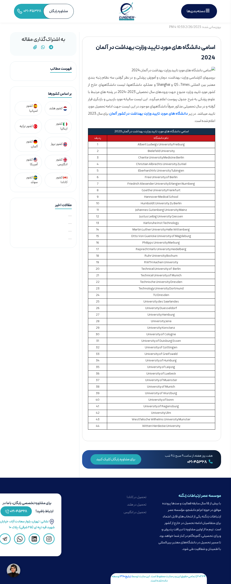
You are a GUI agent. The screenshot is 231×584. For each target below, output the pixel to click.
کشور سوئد (32, 180)
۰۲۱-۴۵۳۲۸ (197, 462)
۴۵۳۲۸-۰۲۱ (18, 511)
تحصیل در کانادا (136, 497)
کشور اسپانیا (32, 108)
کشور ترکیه (26, 126)
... (70, 215)
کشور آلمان (32, 144)
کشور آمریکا (32, 162)
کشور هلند (56, 108)
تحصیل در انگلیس (135, 512)
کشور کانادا (61, 180)
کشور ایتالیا (61, 126)
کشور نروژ (57, 144)
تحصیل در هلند (136, 504)
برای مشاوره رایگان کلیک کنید (115, 459)
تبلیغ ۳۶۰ (126, 576)
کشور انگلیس (61, 162)
